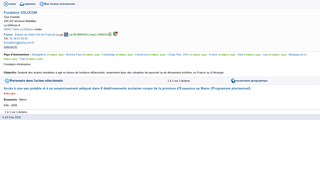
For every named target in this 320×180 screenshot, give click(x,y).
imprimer (30, 3)
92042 (7, 29)
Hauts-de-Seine (25, 34)
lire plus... (12, 93)
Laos (266, 54)
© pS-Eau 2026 (10, 117)
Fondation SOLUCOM (20, 12)
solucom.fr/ (10, 46)
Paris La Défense (23, 29)
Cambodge (108, 54)
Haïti (240, 54)
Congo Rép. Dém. (179, 54)
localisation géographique (252, 80)
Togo (22, 58)
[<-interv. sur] (55, 54)
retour (12, 3)
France (8, 34)
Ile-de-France (45, 34)
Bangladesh (39, 54)
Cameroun (141, 54)
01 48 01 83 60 (19, 38)
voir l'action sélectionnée (59, 3)
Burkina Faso (74, 54)
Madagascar (296, 54)
